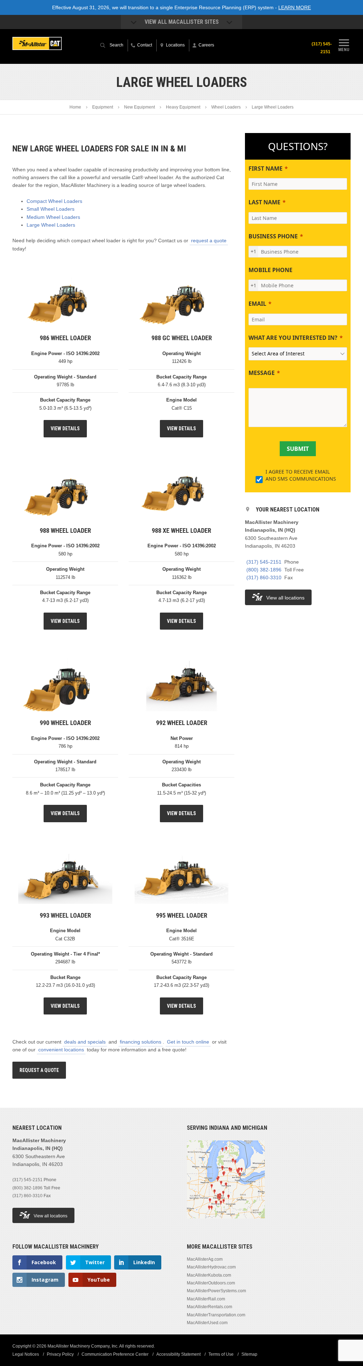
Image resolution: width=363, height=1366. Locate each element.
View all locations (285, 598)
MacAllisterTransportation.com (216, 1314)
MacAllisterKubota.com (209, 1275)
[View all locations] (226, 1222)
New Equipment (139, 107)
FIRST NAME (265, 168)
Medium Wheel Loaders (53, 217)
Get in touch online (188, 1042)
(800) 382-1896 (263, 570)
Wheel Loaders (226, 107)
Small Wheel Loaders (50, 209)
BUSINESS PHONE (273, 236)
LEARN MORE (294, 7)
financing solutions (140, 1042)
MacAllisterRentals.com (209, 1306)
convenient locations (61, 1049)
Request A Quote (39, 1070)
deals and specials (85, 1042)
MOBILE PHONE (270, 270)
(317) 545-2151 (322, 48)
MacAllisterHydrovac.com (211, 1267)
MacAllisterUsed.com (207, 1322)
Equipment (102, 107)
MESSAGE (261, 373)
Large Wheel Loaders (51, 225)
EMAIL (257, 304)
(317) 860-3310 (263, 577)
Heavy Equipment (183, 107)
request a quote (209, 240)
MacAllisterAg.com (205, 1259)
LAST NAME (264, 202)
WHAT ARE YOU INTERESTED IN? (292, 338)
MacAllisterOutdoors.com (211, 1283)
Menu (343, 49)
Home (75, 107)
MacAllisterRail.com (206, 1298)
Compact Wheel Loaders (54, 201)
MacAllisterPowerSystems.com (216, 1290)
